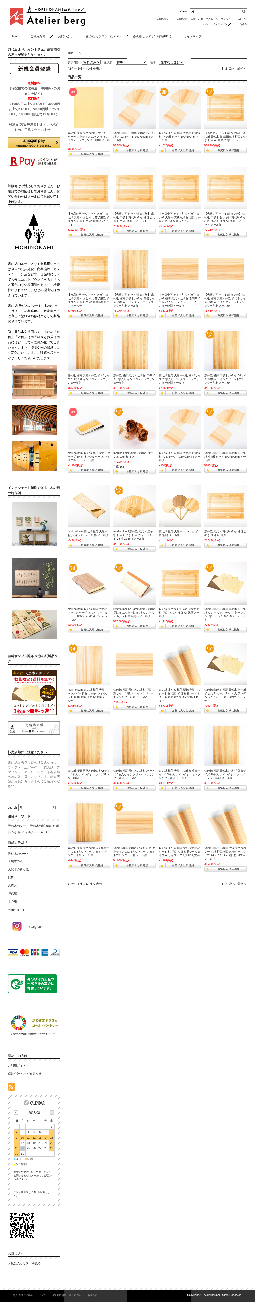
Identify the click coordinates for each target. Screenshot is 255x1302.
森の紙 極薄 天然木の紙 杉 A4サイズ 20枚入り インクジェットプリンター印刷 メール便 (180, 379)
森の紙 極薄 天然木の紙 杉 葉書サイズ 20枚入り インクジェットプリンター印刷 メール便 (225, 774)
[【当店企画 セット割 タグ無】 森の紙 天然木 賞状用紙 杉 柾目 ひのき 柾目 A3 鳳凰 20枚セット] (225, 107)
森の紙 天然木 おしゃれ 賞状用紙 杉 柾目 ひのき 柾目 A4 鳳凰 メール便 (179, 612)
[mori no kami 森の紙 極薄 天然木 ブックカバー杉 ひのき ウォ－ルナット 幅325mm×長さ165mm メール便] (89, 583)
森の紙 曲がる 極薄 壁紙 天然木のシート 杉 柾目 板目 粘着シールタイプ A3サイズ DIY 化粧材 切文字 (179, 851)
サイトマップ (193, 36)
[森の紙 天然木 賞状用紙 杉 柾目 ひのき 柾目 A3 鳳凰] (225, 506)
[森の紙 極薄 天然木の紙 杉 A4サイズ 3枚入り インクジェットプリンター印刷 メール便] (134, 745)
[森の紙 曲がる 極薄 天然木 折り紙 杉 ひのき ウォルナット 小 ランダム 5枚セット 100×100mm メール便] (225, 583)
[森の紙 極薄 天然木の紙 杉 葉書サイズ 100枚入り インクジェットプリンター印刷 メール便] (180, 745)
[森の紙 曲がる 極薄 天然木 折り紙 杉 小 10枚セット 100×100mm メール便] (180, 107)
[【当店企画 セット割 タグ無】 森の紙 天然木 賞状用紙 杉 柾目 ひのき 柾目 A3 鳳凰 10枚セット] (134, 188)
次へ (232, 68)
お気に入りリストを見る (24, 1263)
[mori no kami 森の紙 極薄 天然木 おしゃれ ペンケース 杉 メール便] (89, 506)
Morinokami (16, 910)
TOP (15, 36)
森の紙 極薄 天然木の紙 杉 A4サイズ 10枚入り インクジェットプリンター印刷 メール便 (225, 379)
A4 (239, 19)
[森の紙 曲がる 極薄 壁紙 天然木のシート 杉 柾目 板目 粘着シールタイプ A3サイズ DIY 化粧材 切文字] (180, 822)
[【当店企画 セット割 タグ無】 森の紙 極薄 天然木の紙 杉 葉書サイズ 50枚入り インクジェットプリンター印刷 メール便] (134, 269)
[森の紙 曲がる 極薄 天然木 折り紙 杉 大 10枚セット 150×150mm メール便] (134, 107)
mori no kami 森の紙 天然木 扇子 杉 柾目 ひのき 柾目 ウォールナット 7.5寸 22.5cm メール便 (134, 535)
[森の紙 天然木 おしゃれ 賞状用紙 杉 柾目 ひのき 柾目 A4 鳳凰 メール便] (180, 583)
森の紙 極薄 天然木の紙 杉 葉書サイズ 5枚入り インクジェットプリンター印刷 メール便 (88, 851)
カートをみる (239, 24)
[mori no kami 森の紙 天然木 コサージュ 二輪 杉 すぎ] (134, 427)
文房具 (12, 885)
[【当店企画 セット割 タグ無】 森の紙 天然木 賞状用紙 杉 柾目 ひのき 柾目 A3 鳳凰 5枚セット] (180, 188)
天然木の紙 (182, 19)
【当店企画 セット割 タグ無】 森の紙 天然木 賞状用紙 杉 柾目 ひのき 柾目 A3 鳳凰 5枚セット (180, 217)
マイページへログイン (214, 24)
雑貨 (11, 877)
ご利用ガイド (17, 1065)
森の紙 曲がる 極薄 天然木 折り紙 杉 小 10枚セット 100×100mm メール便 (179, 136)
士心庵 (12, 901)
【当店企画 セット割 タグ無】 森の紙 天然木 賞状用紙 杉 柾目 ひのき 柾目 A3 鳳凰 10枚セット (134, 217)
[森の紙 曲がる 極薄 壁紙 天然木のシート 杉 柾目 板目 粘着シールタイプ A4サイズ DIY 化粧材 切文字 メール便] (225, 822)
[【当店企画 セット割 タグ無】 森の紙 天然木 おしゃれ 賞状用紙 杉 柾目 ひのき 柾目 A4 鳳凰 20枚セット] (89, 188)
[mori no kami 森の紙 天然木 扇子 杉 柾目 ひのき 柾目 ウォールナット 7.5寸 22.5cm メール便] (134, 506)
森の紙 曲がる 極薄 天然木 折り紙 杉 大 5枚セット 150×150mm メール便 (179, 456)
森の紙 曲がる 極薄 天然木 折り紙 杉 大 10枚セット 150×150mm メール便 (134, 136)
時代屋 (12, 893)
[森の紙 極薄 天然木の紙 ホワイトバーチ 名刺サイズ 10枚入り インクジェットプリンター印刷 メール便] (89, 107)
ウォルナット (228, 19)
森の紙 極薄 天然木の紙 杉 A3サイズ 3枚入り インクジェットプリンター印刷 (134, 379)
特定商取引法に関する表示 (66, 1295)
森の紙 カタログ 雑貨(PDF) (152, 36)
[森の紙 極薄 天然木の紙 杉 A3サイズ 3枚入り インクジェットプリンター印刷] (134, 350)
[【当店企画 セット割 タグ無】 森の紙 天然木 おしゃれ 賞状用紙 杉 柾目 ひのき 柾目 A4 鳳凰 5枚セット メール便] (89, 269)
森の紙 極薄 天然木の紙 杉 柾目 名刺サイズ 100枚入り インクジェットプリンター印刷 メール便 (134, 851)
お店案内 (93, 1295)
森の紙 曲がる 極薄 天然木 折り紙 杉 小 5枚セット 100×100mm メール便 (225, 456)
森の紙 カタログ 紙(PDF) (103, 36)
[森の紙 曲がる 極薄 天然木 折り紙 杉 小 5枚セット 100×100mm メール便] (225, 427)
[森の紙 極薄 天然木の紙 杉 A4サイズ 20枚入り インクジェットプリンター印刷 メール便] (180, 350)
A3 (245, 19)
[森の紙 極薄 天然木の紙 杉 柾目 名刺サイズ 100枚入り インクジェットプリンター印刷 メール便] (134, 822)
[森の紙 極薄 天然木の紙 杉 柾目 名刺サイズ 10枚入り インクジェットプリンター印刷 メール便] (134, 664)
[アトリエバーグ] (48, 27)
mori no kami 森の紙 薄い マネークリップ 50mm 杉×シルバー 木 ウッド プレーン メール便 (89, 456)
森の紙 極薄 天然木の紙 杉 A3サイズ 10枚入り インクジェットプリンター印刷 (89, 379)
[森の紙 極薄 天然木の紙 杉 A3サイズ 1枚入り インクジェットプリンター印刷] (89, 745)
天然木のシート (164, 19)
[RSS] (11, 1088)
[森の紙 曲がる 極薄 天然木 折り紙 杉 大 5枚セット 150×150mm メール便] (180, 427)
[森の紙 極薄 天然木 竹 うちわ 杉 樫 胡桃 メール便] (180, 506)
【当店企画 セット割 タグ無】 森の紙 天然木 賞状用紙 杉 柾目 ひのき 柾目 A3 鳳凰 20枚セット (225, 136)
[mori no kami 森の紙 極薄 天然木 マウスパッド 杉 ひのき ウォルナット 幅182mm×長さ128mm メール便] (89, 664)
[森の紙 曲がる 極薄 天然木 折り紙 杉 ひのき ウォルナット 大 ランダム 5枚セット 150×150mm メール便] (225, 664)
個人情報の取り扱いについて (29, 1295)
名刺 (200, 19)
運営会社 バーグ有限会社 (25, 1074)
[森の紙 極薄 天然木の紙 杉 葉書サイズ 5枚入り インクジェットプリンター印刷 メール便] (89, 822)
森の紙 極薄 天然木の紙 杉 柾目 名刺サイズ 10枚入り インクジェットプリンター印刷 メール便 (134, 693)
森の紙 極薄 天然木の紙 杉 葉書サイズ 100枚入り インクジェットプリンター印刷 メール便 (179, 774)
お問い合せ (65, 36)
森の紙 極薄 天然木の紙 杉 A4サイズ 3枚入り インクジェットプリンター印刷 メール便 (134, 774)
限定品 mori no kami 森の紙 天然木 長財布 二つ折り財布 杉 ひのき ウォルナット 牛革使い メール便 (134, 612)
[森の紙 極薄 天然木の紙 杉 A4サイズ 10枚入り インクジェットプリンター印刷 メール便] (225, 350)
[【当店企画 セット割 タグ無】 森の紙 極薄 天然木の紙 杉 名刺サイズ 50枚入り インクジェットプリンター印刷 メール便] (180, 269)
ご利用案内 (37, 36)
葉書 (193, 19)
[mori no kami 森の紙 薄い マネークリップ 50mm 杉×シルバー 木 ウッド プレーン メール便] (89, 427)
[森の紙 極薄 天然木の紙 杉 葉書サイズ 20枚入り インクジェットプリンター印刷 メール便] (225, 745)
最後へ (241, 68)
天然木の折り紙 (18, 869)
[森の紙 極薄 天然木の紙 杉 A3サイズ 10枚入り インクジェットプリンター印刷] (89, 350)
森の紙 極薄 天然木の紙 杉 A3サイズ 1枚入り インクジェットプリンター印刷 (89, 774)
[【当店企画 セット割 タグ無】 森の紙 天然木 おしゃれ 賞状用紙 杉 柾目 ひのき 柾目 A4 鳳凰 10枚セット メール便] (225, 188)
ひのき (209, 19)
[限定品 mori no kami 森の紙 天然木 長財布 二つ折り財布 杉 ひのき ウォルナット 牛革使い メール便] (134, 583)
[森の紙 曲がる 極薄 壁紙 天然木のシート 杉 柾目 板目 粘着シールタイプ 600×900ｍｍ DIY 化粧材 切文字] (180, 664)
